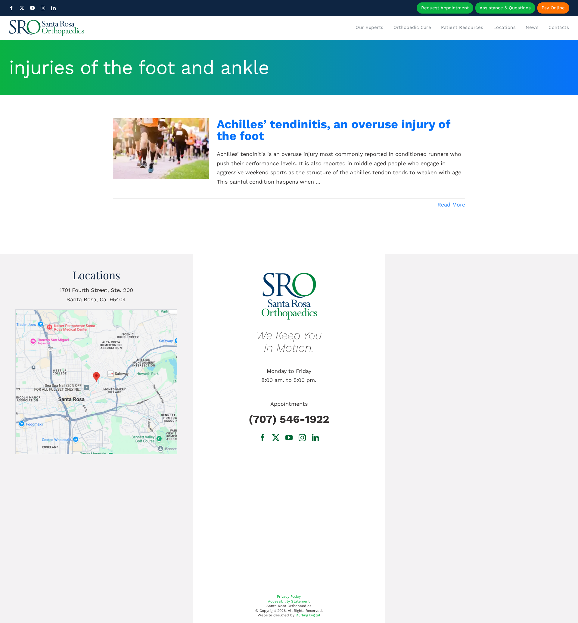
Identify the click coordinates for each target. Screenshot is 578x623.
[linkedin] (53, 8)
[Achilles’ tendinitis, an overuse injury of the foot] (161, 148)
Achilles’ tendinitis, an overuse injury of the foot (333, 130)
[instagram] (43, 8)
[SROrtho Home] (79, 28)
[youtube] (32, 8)
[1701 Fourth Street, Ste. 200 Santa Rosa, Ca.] (96, 312)
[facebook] (11, 8)
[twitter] (22, 8)
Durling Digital (308, 615)
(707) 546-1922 (289, 419)
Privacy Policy (289, 596)
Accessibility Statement (289, 601)
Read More (451, 204)
